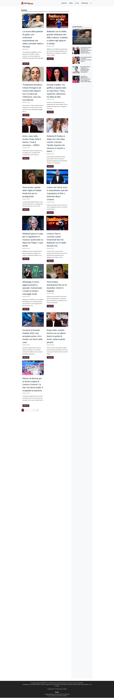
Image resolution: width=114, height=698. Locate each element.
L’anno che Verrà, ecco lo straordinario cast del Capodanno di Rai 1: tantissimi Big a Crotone (57, 193)
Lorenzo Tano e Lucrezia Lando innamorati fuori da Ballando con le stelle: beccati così (56, 239)
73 (34, 410)
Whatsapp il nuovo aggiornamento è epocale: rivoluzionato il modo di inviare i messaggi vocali (32, 288)
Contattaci (65, 688)
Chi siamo (49, 695)
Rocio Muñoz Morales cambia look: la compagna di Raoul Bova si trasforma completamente (85, 69)
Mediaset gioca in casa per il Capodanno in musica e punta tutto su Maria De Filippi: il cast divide (32, 239)
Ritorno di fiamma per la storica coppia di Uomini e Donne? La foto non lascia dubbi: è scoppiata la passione (32, 384)
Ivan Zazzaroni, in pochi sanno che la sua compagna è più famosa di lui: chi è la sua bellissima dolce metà (85, 50)
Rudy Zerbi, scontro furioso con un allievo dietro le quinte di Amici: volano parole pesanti (56, 336)
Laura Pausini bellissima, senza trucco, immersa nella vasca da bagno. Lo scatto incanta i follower (85, 79)
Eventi (71, 3)
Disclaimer (65, 695)
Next (37, 410)
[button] (91, 3)
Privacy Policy (59, 695)
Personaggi (84, 3)
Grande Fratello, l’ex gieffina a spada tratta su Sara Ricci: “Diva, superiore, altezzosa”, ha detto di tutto (56, 91)
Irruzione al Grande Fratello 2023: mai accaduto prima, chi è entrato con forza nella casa (32, 336)
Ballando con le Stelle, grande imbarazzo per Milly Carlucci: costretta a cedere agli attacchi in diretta (57, 37)
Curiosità (64, 3)
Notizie (77, 3)
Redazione (54, 695)
